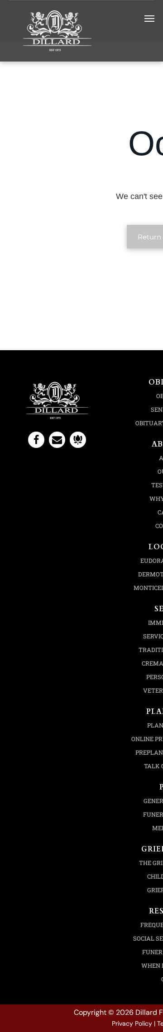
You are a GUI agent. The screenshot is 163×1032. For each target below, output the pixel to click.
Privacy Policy (132, 1023)
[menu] (149, 19)
